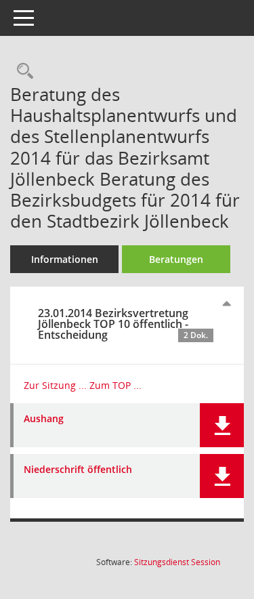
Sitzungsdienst (177, 562)
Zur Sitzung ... (55, 385)
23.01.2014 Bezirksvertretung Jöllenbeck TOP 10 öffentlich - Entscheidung (123, 324)
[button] (222, 425)
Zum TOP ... (115, 385)
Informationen (64, 259)
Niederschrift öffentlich (78, 470)
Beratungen (176, 259)
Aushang (44, 419)
